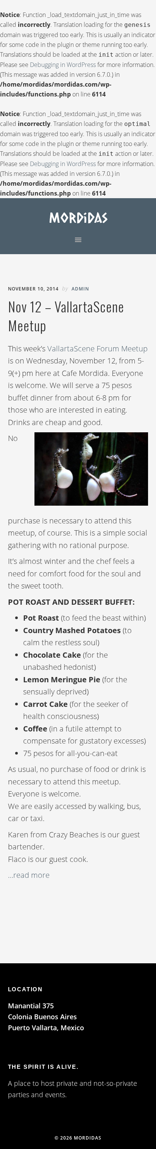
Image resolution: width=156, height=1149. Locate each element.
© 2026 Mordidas (78, 1138)
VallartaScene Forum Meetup (97, 348)
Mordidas (78, 217)
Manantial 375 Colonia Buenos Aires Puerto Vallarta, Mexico (46, 1017)
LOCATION (25, 989)
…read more (29, 875)
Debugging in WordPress (63, 65)
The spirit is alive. (43, 1067)
